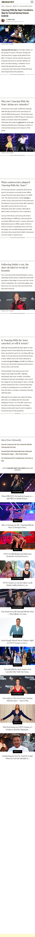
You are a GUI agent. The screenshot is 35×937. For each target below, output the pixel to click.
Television (8, 6)
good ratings (14, 361)
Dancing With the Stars (26, 6)
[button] (32, 2)
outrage (26, 198)
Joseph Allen (11, 19)
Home (3, 6)
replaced (21, 122)
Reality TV (15, 6)
